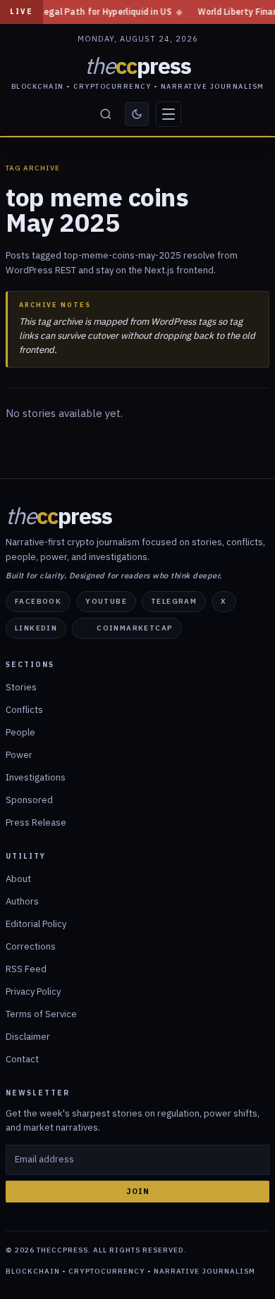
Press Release (36, 822)
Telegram (174, 601)
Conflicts (24, 710)
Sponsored (29, 800)
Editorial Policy (36, 924)
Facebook (38, 601)
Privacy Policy (33, 991)
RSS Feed (26, 969)
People (20, 732)
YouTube (106, 601)
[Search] (106, 114)
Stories (21, 687)
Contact (22, 1059)
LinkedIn (36, 628)
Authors (22, 901)
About (18, 879)
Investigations (36, 777)
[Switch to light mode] (137, 114)
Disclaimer (28, 1037)
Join (137, 1191)
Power (19, 755)
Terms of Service (41, 1014)
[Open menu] (168, 114)
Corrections (31, 946)
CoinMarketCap (135, 628)
